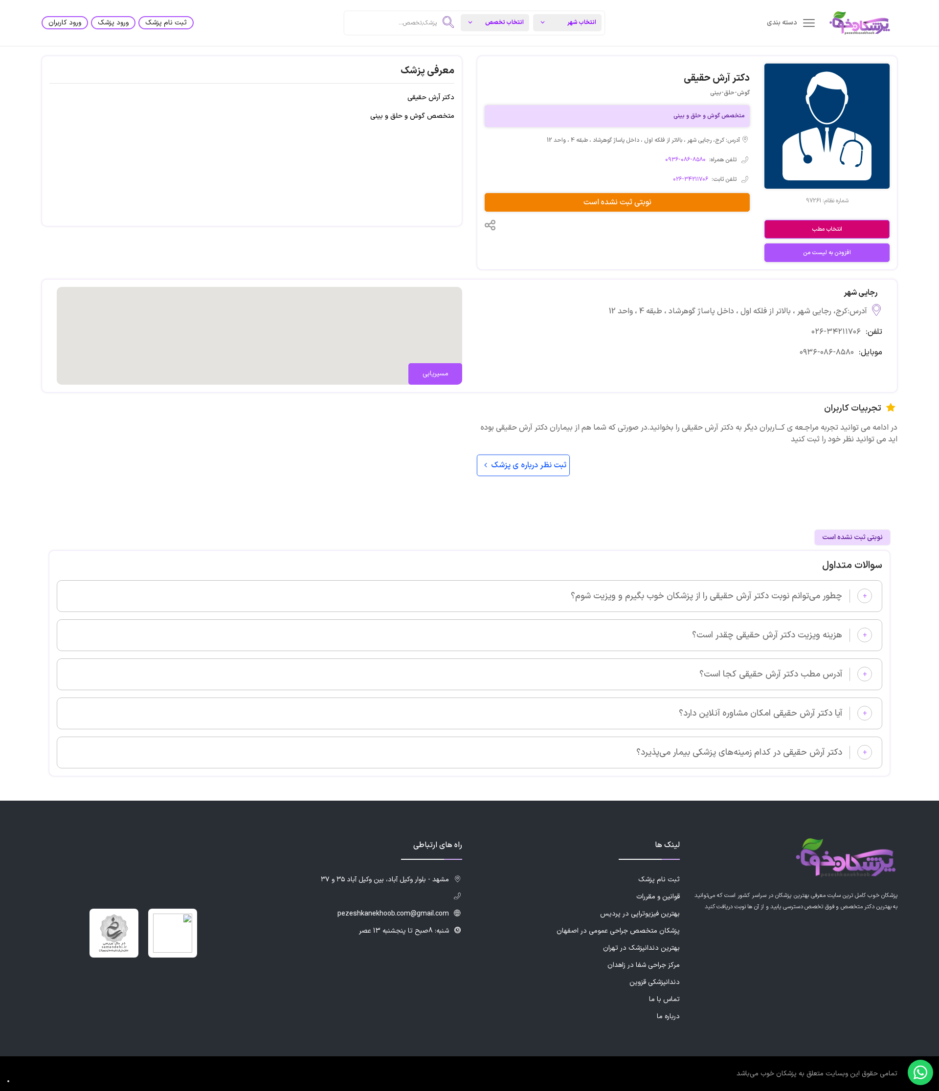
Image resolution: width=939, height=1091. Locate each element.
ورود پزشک (113, 23)
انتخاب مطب (827, 229)
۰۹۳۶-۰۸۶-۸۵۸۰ (685, 159)
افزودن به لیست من (827, 252)
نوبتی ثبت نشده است (617, 202)
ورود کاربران (64, 23)
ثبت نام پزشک (166, 23)
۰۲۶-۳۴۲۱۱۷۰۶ (690, 179)
